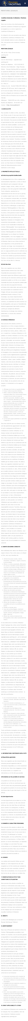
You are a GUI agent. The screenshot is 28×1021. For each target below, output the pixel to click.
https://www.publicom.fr (13, 105)
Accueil (9, 13)
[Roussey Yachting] (10, 3)
